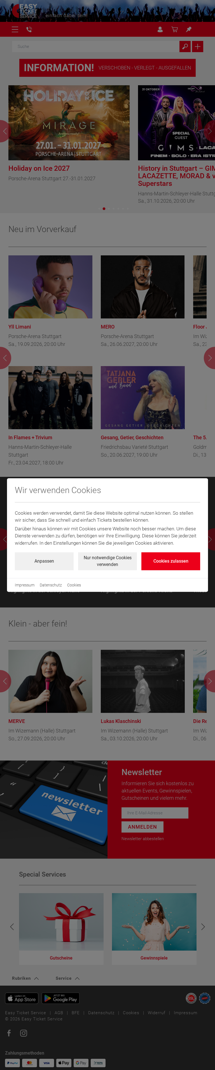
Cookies (74, 585)
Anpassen (44, 561)
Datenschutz (51, 585)
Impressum (24, 585)
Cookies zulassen (170, 561)
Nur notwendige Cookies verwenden (108, 561)
